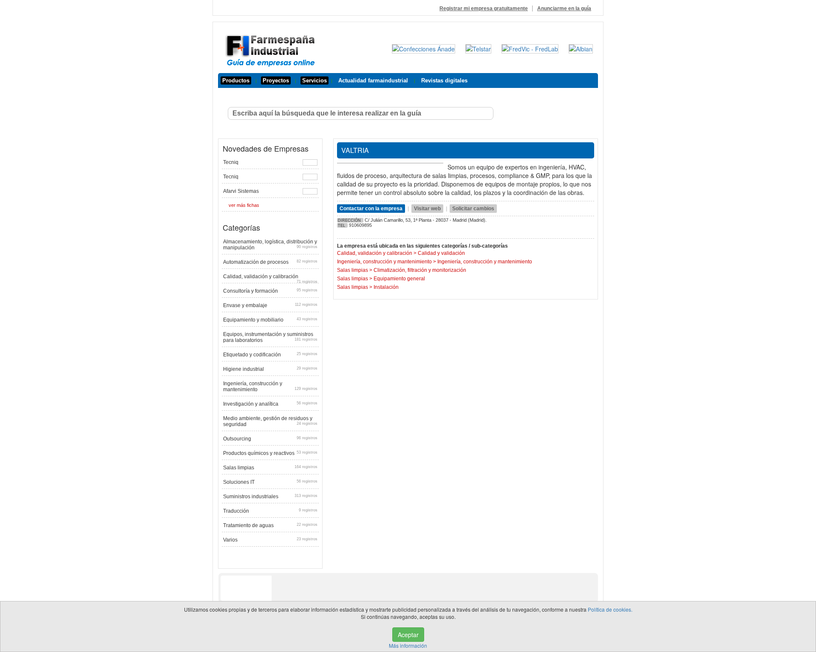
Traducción (270, 511)
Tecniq (230, 162)
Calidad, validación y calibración (270, 278)
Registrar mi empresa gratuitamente (483, 8)
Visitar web (427, 209)
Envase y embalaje (270, 305)
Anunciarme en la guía (564, 8)
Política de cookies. (610, 609)
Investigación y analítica (270, 404)
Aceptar (408, 634)
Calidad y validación (441, 253)
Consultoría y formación (270, 291)
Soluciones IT (270, 482)
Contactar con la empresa (371, 209)
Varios (270, 540)
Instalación (386, 287)
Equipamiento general (399, 279)
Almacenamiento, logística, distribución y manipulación (270, 245)
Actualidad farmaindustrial (373, 80)
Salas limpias (270, 468)
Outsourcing (270, 439)
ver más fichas (244, 205)
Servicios (314, 80)
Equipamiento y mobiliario (270, 320)
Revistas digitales (444, 80)
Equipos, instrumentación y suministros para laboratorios (270, 337)
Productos (235, 80)
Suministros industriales (270, 497)
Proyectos (276, 80)
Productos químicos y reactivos (270, 453)
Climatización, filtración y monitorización (420, 270)
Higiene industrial (270, 369)
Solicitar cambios (473, 209)
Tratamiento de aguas (270, 525)
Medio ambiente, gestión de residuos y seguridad (270, 421)
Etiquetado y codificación (270, 355)
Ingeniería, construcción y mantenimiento (270, 386)
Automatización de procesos (270, 262)
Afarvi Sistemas (241, 191)
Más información (408, 645)
